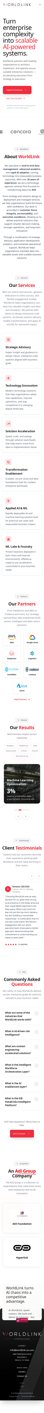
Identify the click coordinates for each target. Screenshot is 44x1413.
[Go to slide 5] (24, 809)
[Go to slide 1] (15, 809)
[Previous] (18, 816)
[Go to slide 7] (28, 809)
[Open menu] (40, 4)
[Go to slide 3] (20, 809)
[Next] (26, 816)
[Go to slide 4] (22, 809)
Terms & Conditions (28, 1396)
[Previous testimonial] (32, 876)
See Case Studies (14, 98)
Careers (22, 1371)
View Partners (20, 699)
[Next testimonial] (39, 876)
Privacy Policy (14, 1396)
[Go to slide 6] (26, 809)
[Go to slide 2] (17, 809)
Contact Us (22, 1376)
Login (22, 1386)
